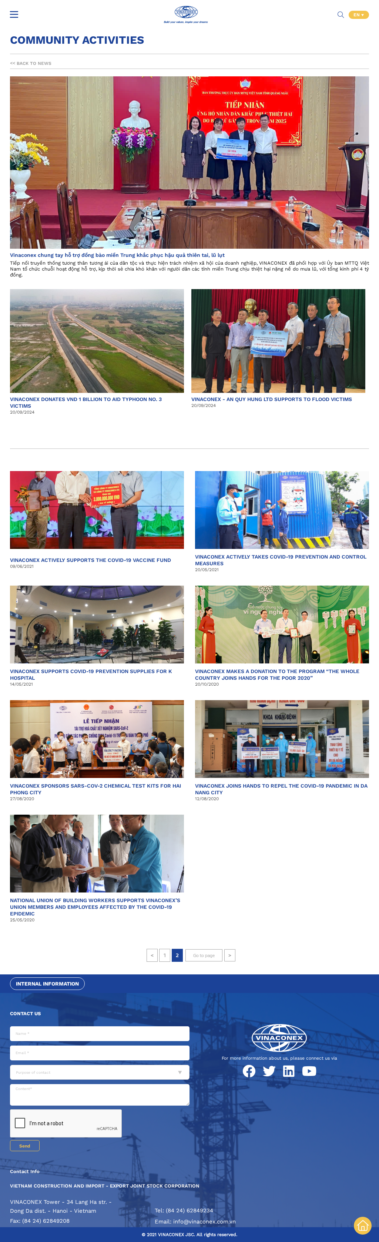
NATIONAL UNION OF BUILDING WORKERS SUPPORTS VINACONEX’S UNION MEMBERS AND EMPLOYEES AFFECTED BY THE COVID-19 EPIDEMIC (95, 907)
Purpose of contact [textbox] (33, 1072)
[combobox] (100, 1072)
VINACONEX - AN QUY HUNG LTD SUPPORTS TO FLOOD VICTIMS (271, 399)
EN (357, 14)
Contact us (25, 1013)
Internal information (47, 984)
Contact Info (25, 1171)
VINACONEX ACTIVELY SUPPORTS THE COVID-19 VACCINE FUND (90, 560)
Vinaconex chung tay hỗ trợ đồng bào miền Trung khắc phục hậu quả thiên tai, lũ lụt (117, 255)
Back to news (30, 63)
